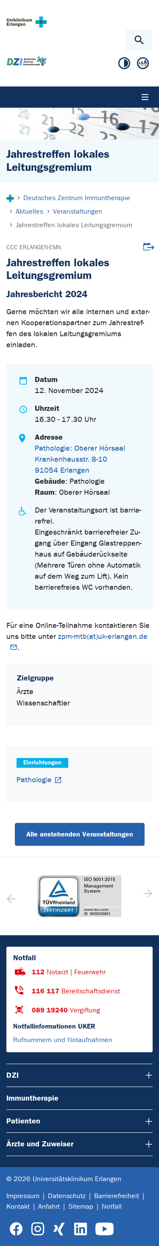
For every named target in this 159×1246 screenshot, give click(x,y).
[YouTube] (104, 1229)
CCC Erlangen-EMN (33, 247)
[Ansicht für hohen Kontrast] (124, 65)
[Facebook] (16, 1229)
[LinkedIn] (80, 1229)
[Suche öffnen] (139, 40)
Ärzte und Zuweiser (39, 1143)
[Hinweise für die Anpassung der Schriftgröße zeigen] (143, 65)
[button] (147, 896)
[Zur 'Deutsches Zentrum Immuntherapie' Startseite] (27, 61)
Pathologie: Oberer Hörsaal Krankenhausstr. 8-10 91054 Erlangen (80, 459)
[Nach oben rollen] (146, 1232)
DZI (12, 1075)
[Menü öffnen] (145, 97)
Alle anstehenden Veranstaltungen (79, 834)
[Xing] (59, 1229)
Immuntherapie (32, 1098)
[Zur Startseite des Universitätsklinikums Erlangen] (27, 21)
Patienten (23, 1121)
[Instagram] (37, 1229)
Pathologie (34, 779)
